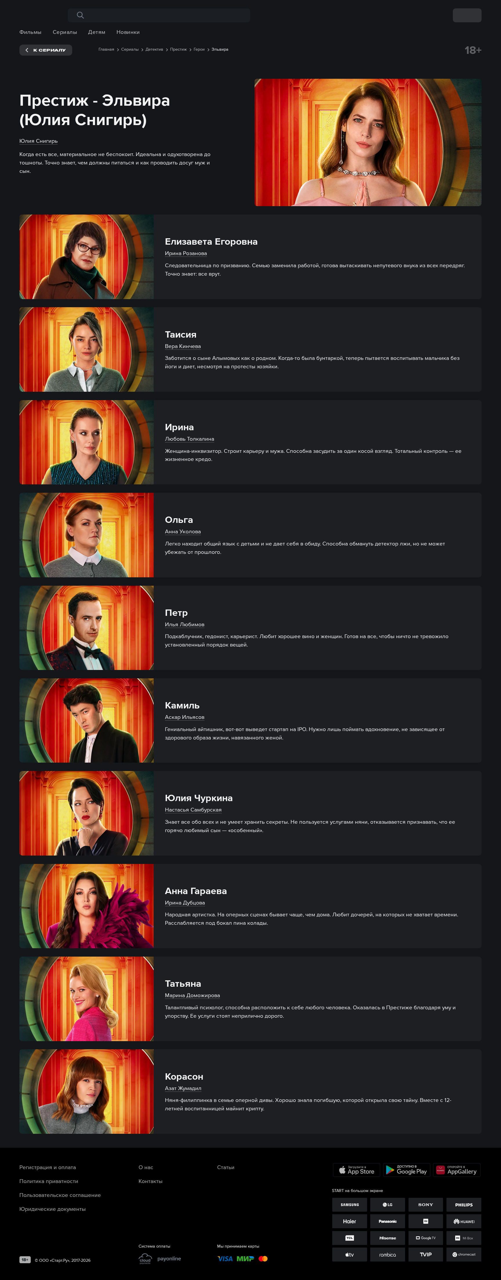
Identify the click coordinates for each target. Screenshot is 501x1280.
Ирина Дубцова (185, 902)
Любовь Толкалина (189, 438)
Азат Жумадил (183, 1088)
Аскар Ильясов (184, 717)
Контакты (151, 1181)
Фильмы (30, 32)
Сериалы (65, 32)
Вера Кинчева (183, 346)
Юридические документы (52, 1209)
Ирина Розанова (186, 253)
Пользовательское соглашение (60, 1195)
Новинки (128, 32)
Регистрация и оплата (47, 1167)
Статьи (226, 1167)
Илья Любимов (184, 624)
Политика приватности (48, 1181)
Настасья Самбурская (193, 809)
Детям (96, 32)
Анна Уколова (183, 531)
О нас (146, 1167)
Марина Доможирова (192, 995)
